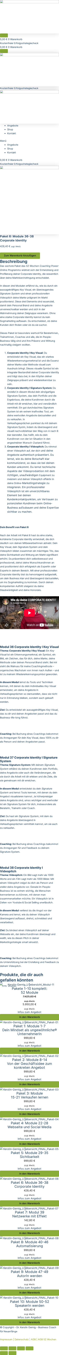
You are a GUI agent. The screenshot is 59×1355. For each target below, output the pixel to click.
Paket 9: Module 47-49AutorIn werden (29, 1274)
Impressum (6, 1339)
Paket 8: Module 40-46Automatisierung (29, 1244)
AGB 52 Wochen (47, 1339)
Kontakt (11, 133)
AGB (33, 1339)
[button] (29, 141)
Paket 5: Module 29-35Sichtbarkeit (29, 1155)
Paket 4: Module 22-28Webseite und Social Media (29, 1125)
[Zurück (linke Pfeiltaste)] (4, 1353)
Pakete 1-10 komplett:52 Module (29, 990)
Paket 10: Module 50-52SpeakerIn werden (29, 1304)
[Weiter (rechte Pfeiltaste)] (12, 1353)
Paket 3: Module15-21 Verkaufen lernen (29, 1095)
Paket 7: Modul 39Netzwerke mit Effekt (29, 1214)
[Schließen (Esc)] (4, 1348)
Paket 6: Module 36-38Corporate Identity (29, 1184)
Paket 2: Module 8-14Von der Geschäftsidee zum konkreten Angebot (29, 1064)
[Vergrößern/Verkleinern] (29, 1348)
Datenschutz (22, 1339)
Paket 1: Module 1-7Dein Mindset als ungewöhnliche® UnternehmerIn (29, 1030)
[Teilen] (12, 1348)
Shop (10, 129)
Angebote (12, 125)
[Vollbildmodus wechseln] (21, 1348)
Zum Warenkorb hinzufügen (20, 255)
